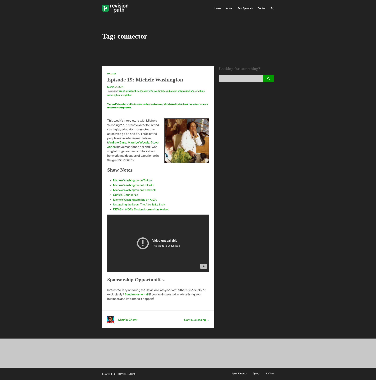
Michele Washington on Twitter (132, 180)
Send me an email (137, 294)
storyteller (126, 94)
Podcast (111, 73)
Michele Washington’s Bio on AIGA (135, 199)
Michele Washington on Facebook (134, 190)
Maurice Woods (138, 142)
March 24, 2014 (115, 86)
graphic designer (186, 90)
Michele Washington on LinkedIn (133, 185)
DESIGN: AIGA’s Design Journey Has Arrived (141, 209)
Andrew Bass (117, 142)
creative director (157, 90)
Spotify (256, 373)
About (229, 8)
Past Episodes (245, 8)
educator (172, 90)
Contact (262, 8)
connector (142, 90)
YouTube (270, 373)
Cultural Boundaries (125, 194)
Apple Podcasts (239, 373)
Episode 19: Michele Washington (145, 80)
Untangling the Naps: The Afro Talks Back (139, 204)
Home (217, 8)
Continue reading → (196, 319)
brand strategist (127, 90)
